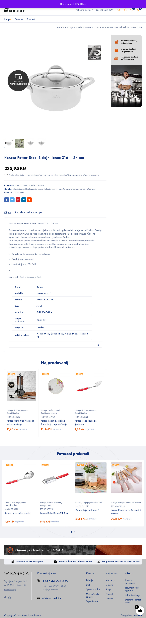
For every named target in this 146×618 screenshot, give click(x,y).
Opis (7, 212)
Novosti (109, 594)
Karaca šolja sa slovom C (87, 510)
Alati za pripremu (21, 410)
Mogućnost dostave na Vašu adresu (121, 561)
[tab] (7, 212)
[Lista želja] (14, 175)
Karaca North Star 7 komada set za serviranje (20, 422)
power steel (70, 189)
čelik (25, 189)
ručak (88, 189)
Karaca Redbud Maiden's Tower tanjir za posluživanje (54, 422)
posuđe (61, 189)
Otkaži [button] (83, 4)
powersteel (80, 189)
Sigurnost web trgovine (132, 589)
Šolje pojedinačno (90, 502)
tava (93, 189)
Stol (100, 502)
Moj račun (110, 580)
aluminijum (17, 189)
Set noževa (136, 502)
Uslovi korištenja (132, 595)
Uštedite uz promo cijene (29, 561)
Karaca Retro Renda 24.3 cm (54, 513)
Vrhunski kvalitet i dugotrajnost (75, 561)
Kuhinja (70, 27)
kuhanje (47, 189)
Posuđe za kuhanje (83, 27)
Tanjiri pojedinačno (49, 413)
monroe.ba (136, 615)
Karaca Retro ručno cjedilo (17, 513)
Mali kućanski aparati (92, 595)
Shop (108, 589)
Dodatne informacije (28, 212)
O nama (109, 585)
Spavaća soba (93, 589)
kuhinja (54, 189)
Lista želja (133, 8)
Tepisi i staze (92, 601)
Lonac (96, 27)
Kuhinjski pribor (13, 413)
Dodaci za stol (54, 410)
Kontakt (109, 598)
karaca (40, 189)
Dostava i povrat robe (133, 601)
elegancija (32, 189)
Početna (60, 27)
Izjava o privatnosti (130, 582)
